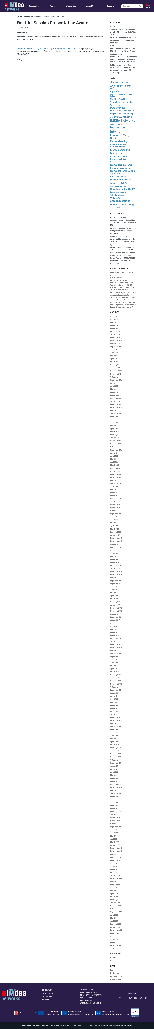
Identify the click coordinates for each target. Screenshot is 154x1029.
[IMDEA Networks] (14, 6)
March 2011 (114, 842)
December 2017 (116, 608)
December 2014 (116, 717)
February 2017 (115, 638)
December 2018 (116, 571)
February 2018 (115, 602)
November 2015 (116, 684)
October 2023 (115, 410)
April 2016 (114, 669)
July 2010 (113, 863)
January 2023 (115, 438)
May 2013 (113, 775)
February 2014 (115, 748)
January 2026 (115, 334)
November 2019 (116, 541)
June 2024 (114, 386)
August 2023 (115, 416)
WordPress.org (116, 979)
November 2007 (116, 930)
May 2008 (113, 918)
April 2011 (114, 839)
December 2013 (116, 754)
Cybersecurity (115, 105)
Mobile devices (118, 153)
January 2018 (115, 605)
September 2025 (116, 347)
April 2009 (114, 894)
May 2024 (113, 389)
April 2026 (114, 325)
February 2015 (115, 711)
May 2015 (113, 702)
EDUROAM (48, 996)
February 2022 (115, 468)
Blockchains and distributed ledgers (121, 95)
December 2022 (116, 441)
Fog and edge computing (121, 114)
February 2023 (115, 435)
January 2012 (115, 815)
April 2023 (114, 429)
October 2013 (115, 760)
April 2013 (114, 778)
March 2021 (114, 495)
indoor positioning (116, 124)
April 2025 (114, 359)
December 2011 (116, 818)
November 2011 (116, 821)
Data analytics (117, 107)
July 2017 (113, 623)
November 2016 (116, 647)
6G (127, 83)
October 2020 (115, 511)
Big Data (114, 91)
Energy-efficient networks (122, 111)
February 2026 (115, 331)
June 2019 (114, 553)
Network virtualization (121, 179)
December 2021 (116, 474)
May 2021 (113, 489)
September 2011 (116, 827)
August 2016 (115, 657)
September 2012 (116, 793)
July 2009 (113, 888)
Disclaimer (77, 1025)
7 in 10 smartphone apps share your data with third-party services (122, 287)
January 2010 (115, 875)
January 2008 (115, 927)
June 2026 (114, 319)
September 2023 (116, 413)
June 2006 (114, 948)
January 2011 (115, 845)
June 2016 (114, 663)
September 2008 (116, 912)
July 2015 (113, 696)
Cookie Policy (92, 1025)
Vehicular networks (117, 195)
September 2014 (116, 726)
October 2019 (115, 544)
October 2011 (115, 824)
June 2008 (114, 915)
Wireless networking (122, 204)
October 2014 (115, 723)
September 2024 (116, 380)
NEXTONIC (113, 183)
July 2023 (113, 419)
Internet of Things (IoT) (120, 136)
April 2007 (114, 942)
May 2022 (113, 459)
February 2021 (115, 498)
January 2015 (115, 714)
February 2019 (115, 565)
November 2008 (116, 906)
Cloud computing (118, 99)
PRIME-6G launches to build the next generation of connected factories (123, 40)
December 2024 (116, 371)
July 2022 (113, 453)
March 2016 (114, 672)
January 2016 (115, 678)
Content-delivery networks (121, 102)
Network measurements (120, 168)
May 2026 (113, 322)
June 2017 (114, 626)
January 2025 (115, 368)
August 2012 (115, 796)
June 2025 (114, 353)
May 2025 (113, 356)
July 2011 (113, 830)
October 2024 (115, 377)
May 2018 (113, 593)
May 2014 (113, 739)
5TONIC (120, 82)
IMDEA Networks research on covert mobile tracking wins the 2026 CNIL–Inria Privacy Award (122, 48)
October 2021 (115, 480)
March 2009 (114, 897)
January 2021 (115, 502)
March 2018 (114, 599)
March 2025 (114, 362)
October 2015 (115, 687)
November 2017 (116, 611)
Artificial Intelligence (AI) (120, 87)
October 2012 (115, 790)
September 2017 (116, 617)
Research (34, 6)
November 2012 (116, 787)
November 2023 (116, 407)
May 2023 (113, 426)
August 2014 (115, 729)
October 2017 (115, 614)
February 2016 (115, 675)
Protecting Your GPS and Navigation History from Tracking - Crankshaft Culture (123, 282)
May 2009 (113, 891)
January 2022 (115, 471)
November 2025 (116, 340)
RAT (84, 1025)
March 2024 (114, 395)
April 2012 (114, 805)
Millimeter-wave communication (118, 145)
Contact (48, 990)
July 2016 (113, 660)
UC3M (131, 189)
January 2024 (115, 401)
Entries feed (114, 973)
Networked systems (121, 165)
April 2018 (114, 596)
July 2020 (113, 517)
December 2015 (116, 681)
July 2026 (113, 316)
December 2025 (116, 337)
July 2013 (113, 769)
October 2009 (115, 881)
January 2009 (115, 903)
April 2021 (114, 492)
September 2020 (116, 514)
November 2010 (116, 851)
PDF (88, 49)
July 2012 (113, 799)
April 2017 (114, 632)
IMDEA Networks (122, 120)
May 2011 (113, 836)
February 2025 (115, 365)
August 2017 (115, 620)
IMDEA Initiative (123, 116)
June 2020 (114, 520)
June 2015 (114, 699)
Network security (118, 176)
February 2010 (115, 872)
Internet (115, 131)
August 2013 (115, 766)
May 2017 (113, 629)
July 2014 (113, 733)
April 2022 (114, 462)
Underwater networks (118, 192)
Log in (112, 970)
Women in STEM (115, 208)
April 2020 (114, 526)
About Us (91, 6)
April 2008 (114, 921)
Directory (49, 993)
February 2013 (115, 784)
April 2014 (114, 742)
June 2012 (114, 802)
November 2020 (116, 508)
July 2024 (113, 383)
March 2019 (114, 562)
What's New (72, 6)
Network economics (118, 162)
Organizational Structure (91, 995)
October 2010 (115, 854)
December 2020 (116, 505)
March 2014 (114, 745)
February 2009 (115, 900)
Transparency (86, 1000)
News (112, 958)
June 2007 (114, 939)
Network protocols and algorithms (122, 172)
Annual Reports (87, 998)
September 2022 (116, 450)
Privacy (123, 182)
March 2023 (114, 432)
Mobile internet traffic (120, 156)
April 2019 (114, 559)
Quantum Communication (119, 186)
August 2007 (115, 933)
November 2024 (116, 374)
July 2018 (113, 587)
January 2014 (115, 751)
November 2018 (116, 574)
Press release (115, 961)
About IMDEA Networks (89, 992)
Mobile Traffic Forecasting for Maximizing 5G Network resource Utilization (48, 49)
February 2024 (115, 398)
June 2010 (114, 866)
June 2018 (114, 590)
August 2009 (115, 884)
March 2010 (114, 869)
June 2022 (114, 456)
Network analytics (118, 159)
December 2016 (116, 644)
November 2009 (116, 878)
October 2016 (115, 650)
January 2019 (115, 568)
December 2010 (116, 848)
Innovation (117, 127)
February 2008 (115, 924)
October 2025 (115, 343)
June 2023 (114, 422)
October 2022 (115, 447)
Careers (110, 6)
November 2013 (116, 757)
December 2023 (116, 404)
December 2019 (116, 538)
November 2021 (116, 477)
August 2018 (115, 584)
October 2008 (115, 909)
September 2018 (116, 581)
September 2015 (116, 690)
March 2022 (114, 465)
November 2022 (116, 444)
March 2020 (114, 529)
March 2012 (114, 808)
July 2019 (113, 550)
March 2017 (114, 635)
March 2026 (114, 328)
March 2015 (114, 708)
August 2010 (115, 860)
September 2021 (116, 483)
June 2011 (114, 833)
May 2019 (113, 556)
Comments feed (116, 976)
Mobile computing (120, 150)
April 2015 (114, 705)
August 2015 (115, 693)
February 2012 (115, 812)
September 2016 (116, 653)
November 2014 (116, 720)
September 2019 (116, 547)
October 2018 (115, 577)
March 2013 (114, 781)
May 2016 (113, 666)
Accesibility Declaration (50, 1025)
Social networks (118, 189)
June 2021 (114, 486)
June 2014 (114, 736)
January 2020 (115, 535)
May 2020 (113, 523)
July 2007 (113, 936)
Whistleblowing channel (90, 1003)
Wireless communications (120, 199)
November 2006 (116, 945)
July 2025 (113, 350)
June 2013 (114, 772)
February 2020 (115, 532)
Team (53, 6)
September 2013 (116, 763)
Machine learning (118, 141)
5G (112, 82)
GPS (111, 117)
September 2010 (116, 857)
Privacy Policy (66, 1025)
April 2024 (114, 392)
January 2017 (115, 641)
